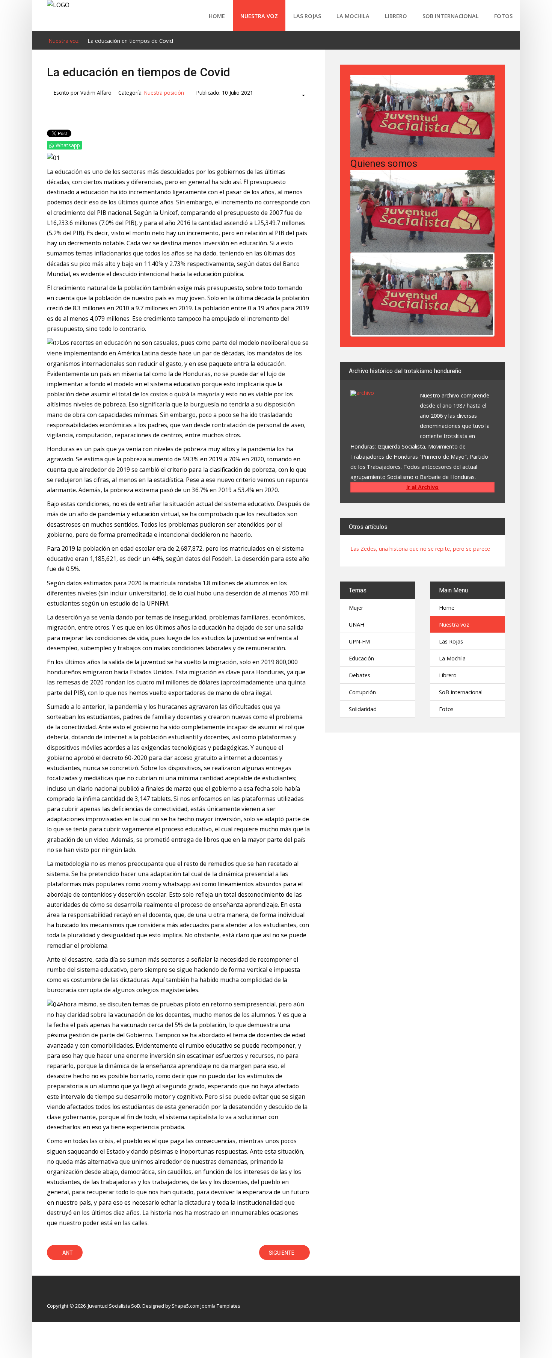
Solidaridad (363, 709)
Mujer (356, 607)
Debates (359, 675)
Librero (396, 16)
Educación (361, 658)
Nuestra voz (259, 16)
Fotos (503, 16)
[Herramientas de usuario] (299, 95)
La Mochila (353, 16)
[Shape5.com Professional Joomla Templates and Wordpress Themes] (63, 1294)
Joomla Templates (220, 1305)
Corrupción (362, 692)
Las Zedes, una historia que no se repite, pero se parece (420, 549)
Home (217, 16)
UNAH (356, 624)
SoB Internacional (450, 16)
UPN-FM (359, 641)
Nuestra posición (164, 92)
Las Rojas (307, 16)
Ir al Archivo (422, 487)
